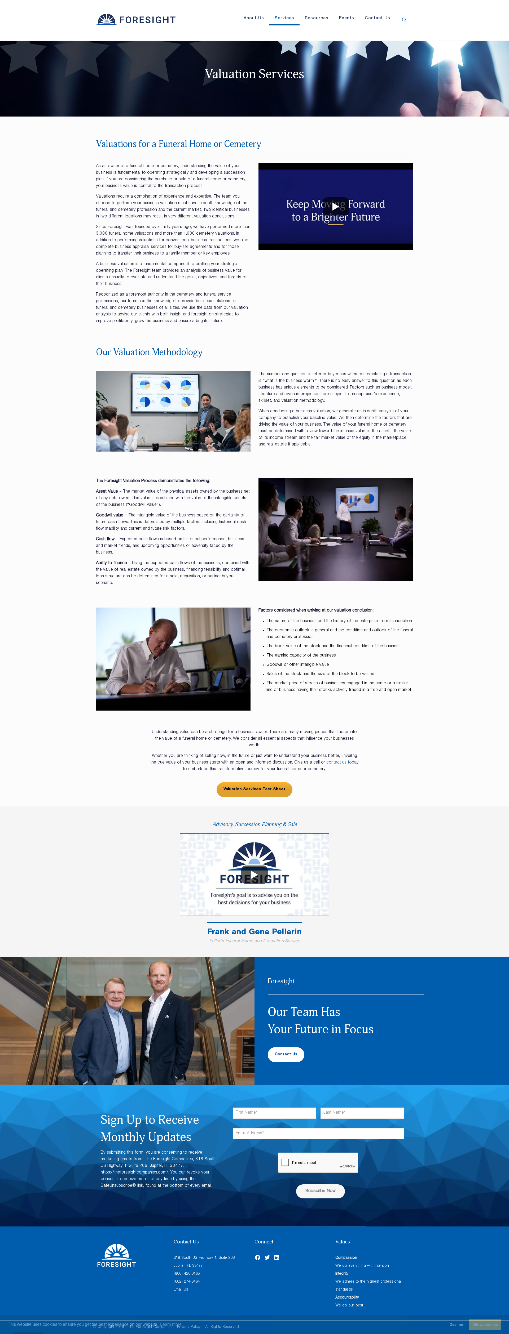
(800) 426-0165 (187, 1274)
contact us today (342, 763)
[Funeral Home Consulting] (135, 20)
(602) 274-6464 (187, 1282)
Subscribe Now (320, 1191)
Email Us (181, 1290)
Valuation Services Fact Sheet (254, 789)
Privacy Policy (189, 1327)
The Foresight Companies (150, 1327)
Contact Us (286, 1054)
